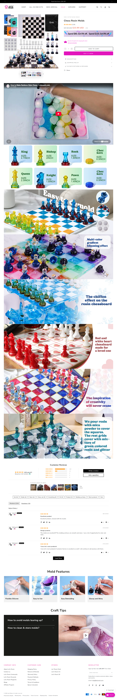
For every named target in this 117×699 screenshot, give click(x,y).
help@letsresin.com (97, 680)
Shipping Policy (32, 669)
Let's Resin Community (10, 674)
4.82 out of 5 (28, 472)
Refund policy (18, 695)
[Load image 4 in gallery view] (38, 74)
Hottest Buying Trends (73, 17)
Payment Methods (33, 677)
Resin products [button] (93, 497)
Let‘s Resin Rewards (10, 677)
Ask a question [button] (94, 475)
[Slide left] (5, 1)
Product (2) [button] (69, 497)
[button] (97, 7)
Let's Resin (10, 693)
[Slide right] (111, 1)
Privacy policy (26, 695)
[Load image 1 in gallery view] (23, 74)
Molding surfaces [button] (81, 497)
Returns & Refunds (33, 672)
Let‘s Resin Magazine (10, 679)
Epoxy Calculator (33, 685)
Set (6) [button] (16, 497)
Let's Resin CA (55, 672)
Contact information (53, 695)
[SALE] (101, 7)
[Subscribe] (112, 672)
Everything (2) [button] (52, 497)
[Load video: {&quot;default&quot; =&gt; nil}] (85, 635)
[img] (44, 514)
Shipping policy (43, 695)
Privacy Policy (32, 679)
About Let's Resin (9, 669)
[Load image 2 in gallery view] (28, 74)
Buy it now (88, 53)
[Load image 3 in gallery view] (33, 74)
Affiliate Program (9, 685)
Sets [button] (101, 497)
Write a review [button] (94, 471)
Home (65, 17)
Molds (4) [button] (23, 497)
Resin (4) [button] (32, 497)
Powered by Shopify (8, 695)
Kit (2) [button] (61, 497)
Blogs (5, 682)
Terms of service (34, 695)
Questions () (25, 503)
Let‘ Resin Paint (56, 669)
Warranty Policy (32, 674)
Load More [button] (58, 558)
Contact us (7, 672)
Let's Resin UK (55, 674)
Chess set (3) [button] (41, 497)
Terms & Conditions (33, 682)
